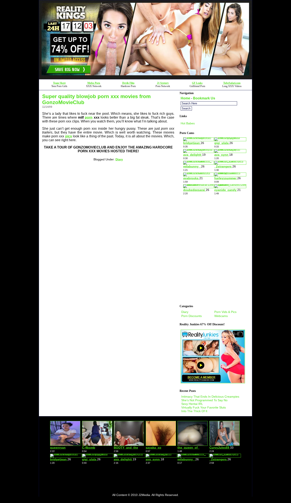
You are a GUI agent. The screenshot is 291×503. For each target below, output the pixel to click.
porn (88, 117)
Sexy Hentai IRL (192, 404)
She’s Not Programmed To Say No (204, 400)
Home (185, 98)
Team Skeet (59, 82)
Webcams (221, 316)
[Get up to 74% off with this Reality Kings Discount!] (145, 78)
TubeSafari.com (232, 82)
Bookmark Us (204, 98)
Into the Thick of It (194, 411)
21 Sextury (163, 82)
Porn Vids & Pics (225, 312)
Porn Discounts (191, 316)
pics (68, 136)
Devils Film (128, 82)
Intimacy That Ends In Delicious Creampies (210, 396)
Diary (119, 159)
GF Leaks (197, 82)
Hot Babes (188, 123)
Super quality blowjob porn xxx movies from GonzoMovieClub (96, 99)
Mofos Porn (93, 82)
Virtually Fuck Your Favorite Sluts (203, 407)
